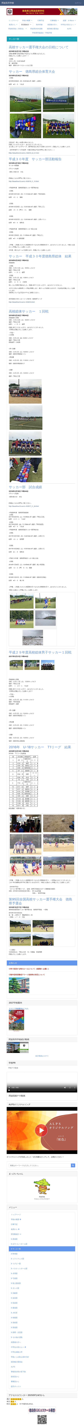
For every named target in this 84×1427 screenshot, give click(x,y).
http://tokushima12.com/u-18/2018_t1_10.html (24, 181)
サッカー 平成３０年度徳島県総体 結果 (40, 256)
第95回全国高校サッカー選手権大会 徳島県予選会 (40, 901)
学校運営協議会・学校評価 (42, 33)
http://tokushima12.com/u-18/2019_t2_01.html (24, 153)
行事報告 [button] (53, 20)
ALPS (69, 29)
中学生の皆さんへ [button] (67, 25)
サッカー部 (16, 1249)
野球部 (14, 1254)
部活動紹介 (15, 1234)
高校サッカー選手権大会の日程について (39, 47)
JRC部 (14, 1313)
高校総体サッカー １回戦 (28, 311)
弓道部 (14, 1278)
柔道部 (14, 1239)
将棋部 (14, 1318)
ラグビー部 (16, 1264)
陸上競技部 (16, 1283)
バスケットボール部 (19, 1268)
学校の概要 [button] (26, 20)
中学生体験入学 (16, 1352)
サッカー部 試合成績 (25, 487)
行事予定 (40, 20)
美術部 (14, 1322)
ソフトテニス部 (18, 1259)
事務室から (15, 1381)
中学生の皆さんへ (18, 1347)
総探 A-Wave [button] (68, 20)
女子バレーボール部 (19, 1244)
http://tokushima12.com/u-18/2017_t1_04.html (24, 506)
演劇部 (14, 1293)
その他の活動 (17, 1337)
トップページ (13, 20)
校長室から (15, 1377)
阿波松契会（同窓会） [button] (16, 29)
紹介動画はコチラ (42, 1056)
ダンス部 (15, 1288)
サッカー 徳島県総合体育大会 (32, 71)
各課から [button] (12, 25)
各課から (14, 1229)
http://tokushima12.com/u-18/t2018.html (22, 302)
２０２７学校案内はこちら (18, 1009)
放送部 (14, 1298)
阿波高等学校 (8, 3)
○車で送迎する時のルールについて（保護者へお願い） (29, 969)
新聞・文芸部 (17, 1332)
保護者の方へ (52, 25)
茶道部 (14, 1327)
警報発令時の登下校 (18, 1372)
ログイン (78, 3)
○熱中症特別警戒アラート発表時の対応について (27, 975)
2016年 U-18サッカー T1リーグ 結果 (40, 747)
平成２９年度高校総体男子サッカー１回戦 (40, 652)
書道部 (14, 1308)
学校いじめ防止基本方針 (20, 1357)
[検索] (73, 1165)
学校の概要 (15, 1219)
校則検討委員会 (53, 29)
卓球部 (14, 1273)
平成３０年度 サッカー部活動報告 (35, 159)
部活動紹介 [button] (25, 25)
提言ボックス (16, 1386)
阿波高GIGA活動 (36, 29)
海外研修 (39, 25)
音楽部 (14, 1303)
